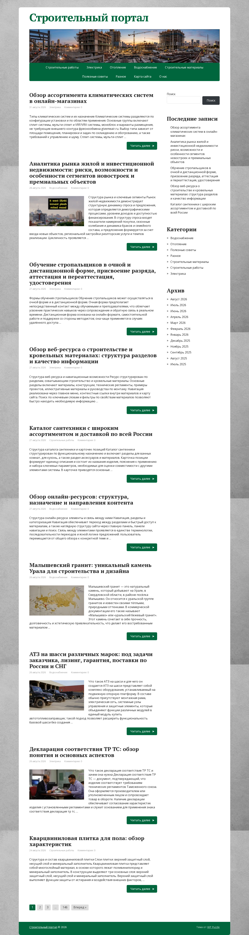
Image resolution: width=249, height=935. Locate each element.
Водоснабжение (145, 67)
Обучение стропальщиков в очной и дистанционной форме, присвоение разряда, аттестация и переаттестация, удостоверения (92, 273)
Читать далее (140, 146)
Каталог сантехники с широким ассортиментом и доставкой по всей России (90, 431)
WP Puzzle (213, 927)
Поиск (171, 94)
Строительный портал (43, 927)
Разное (121, 76)
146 (65, 907)
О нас (163, 76)
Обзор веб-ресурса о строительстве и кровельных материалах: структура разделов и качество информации (93, 355)
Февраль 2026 (180, 329)
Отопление (118, 67)
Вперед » (79, 907)
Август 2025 (178, 358)
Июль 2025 (178, 364)
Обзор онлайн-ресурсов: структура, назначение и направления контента (81, 499)
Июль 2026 (178, 305)
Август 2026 (178, 299)
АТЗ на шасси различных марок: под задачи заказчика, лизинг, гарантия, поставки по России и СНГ (91, 660)
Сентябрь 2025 (180, 352)
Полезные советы (95, 76)
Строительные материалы (184, 67)
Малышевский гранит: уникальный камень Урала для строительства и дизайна (90, 568)
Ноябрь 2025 (179, 346)
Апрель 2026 (179, 317)
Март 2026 (178, 323)
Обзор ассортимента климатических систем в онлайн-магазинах (91, 98)
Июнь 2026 (178, 311)
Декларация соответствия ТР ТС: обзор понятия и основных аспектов (84, 752)
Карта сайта (142, 76)
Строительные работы (62, 67)
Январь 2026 (179, 335)
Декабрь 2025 (180, 341)
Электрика (94, 67)
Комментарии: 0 (73, 107)
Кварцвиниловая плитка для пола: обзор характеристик (86, 841)
